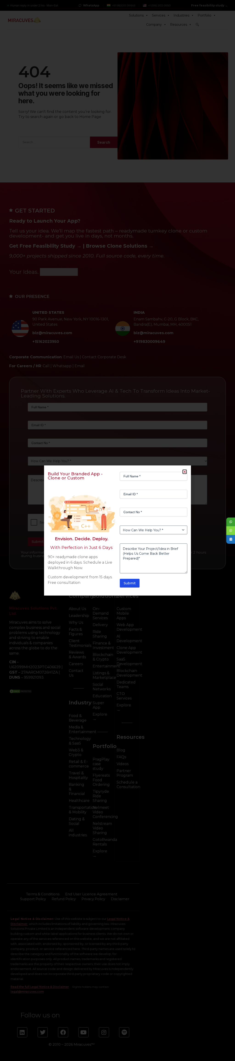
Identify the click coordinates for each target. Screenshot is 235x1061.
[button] (184, 471)
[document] (117, 530)
